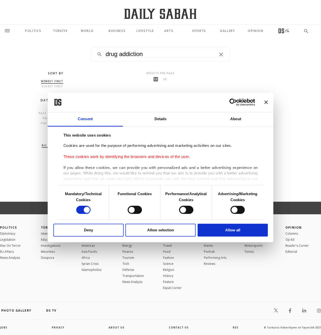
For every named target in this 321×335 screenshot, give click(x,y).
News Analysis (10, 258)
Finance (127, 251)
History (168, 276)
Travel (167, 245)
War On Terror (10, 245)
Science (168, 264)
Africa (86, 258)
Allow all (232, 230)
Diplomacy (7, 233)
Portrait (209, 251)
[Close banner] (266, 102)
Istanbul (46, 233)
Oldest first (52, 86)
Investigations (50, 245)
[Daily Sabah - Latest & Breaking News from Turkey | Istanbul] (160, 14)
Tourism (128, 258)
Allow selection (160, 230)
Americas (88, 245)
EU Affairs (7, 251)
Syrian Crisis (90, 264)
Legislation (7, 239)
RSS (235, 327)
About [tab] (235, 119)
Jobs (3, 327)
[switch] (135, 210)
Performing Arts (215, 258)
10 (155, 79)
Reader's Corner (297, 245)
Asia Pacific (89, 251)
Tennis (249, 251)
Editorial (291, 251)
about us (116, 327)
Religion (168, 270)
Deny (88, 230)
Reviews (209, 264)
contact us (179, 327)
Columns (291, 233)
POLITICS (8, 227)
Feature (168, 282)
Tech (125, 264)
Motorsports (254, 245)
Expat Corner (172, 288)
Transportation (133, 276)
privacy (58, 327)
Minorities (48, 251)
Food (167, 251)
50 (165, 79)
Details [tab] (160, 119)
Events (208, 245)
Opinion (293, 227)
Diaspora (47, 258)
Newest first (52, 81)
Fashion (168, 258)
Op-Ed (289, 239)
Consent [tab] (85, 119)
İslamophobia (91, 270)
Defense (128, 270)
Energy (127, 245)
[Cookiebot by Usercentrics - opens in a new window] (233, 102)
